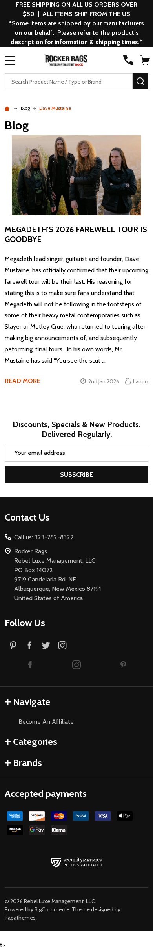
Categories (35, 741)
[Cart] (145, 60)
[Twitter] (46, 645)
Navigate (31, 701)
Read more (22, 381)
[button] (30, 664)
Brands (27, 762)
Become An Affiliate (46, 721)
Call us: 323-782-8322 (44, 537)
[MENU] (10, 60)
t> (76, 475)
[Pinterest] (13, 645)
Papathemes (20, 917)
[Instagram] (62, 645)
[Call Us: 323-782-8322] (128, 60)
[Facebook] (29, 645)
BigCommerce (52, 909)
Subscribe (76, 474)
